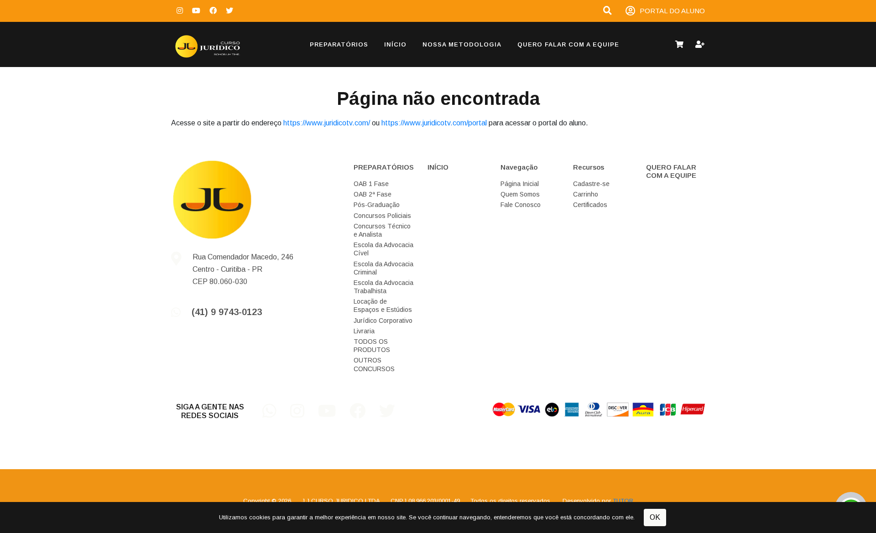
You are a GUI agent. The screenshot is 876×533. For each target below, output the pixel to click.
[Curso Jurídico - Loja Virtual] (219, 44)
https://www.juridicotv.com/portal (434, 123)
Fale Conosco (521, 204)
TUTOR (623, 500)
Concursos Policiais (382, 215)
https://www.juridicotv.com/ (326, 123)
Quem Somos (520, 194)
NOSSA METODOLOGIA (461, 44)
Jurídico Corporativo (383, 320)
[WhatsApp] (276, 414)
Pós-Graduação (377, 204)
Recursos (588, 167)
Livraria (364, 331)
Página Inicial (520, 183)
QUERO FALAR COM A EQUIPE (568, 44)
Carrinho (585, 194)
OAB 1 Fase (371, 183)
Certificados (590, 204)
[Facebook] (213, 11)
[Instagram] (180, 11)
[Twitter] (229, 11)
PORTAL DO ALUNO (672, 11)
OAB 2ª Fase (372, 194)
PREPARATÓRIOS (339, 44)
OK (655, 517)
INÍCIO (395, 44)
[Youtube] (196, 11)
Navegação (519, 167)
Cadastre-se (591, 183)
